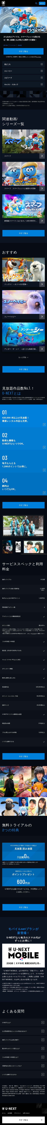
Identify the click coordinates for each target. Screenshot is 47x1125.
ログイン (42, 3)
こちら (39, 57)
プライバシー (17, 1113)
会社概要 (10, 1113)
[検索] (36, 3)
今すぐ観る (23, 51)
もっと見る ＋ (23, 357)
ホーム (3, 1113)
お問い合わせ (26, 1113)
